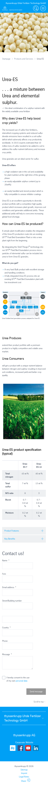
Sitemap (24, 769)
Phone (5, 641)
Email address (9, 587)
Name (5, 560)
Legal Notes (24, 776)
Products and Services (23, 59)
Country (6, 627)
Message (7, 654)
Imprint (24, 773)
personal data (21, 681)
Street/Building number (12, 600)
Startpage (6, 59)
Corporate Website (24, 742)
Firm (4, 574)
